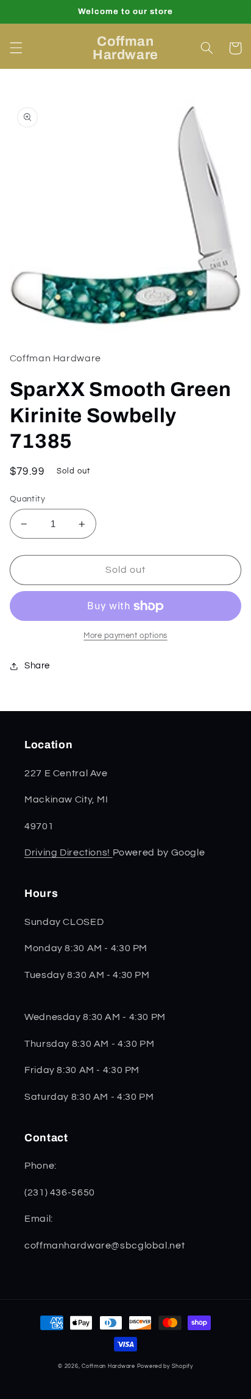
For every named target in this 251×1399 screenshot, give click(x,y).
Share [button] (37, 665)
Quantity (27, 499)
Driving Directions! (68, 852)
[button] (16, 48)
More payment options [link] (125, 636)
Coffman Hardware (108, 1366)
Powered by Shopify (165, 1366)
